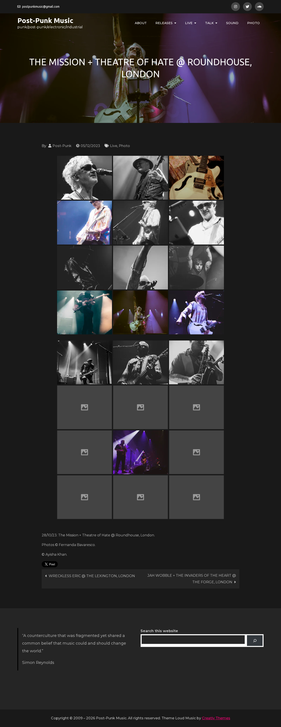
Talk (209, 23)
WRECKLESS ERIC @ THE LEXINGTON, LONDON (92, 576)
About (141, 23)
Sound (232, 23)
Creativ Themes (216, 718)
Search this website (159, 631)
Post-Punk (62, 146)
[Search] (255, 640)
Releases (164, 23)
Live (189, 23)
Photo (253, 23)
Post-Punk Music (45, 20)
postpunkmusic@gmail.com (40, 6)
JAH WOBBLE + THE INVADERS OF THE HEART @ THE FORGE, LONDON (192, 578)
